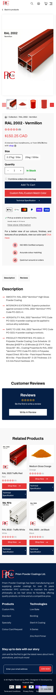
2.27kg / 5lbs (14, 157)
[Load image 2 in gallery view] (22, 104)
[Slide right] (52, 105)
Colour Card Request (12, 629)
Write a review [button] (28, 412)
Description (9, 278)
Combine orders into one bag (22, 179)
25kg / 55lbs (31, 157)
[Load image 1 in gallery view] (11, 104)
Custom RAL (8, 609)
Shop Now (12, 486)
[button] (51, 3)
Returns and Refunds (44, 691)
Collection (13, 117)
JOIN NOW (45, 669)
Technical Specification (26, 200)
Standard (6, 616)
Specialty (6, 622)
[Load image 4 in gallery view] (44, 104)
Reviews (24, 278)
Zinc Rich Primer (38, 636)
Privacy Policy (28, 691)
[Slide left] (4, 105)
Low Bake (34, 609)
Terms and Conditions (12, 691)
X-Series (34, 629)
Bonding (34, 616)
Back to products (11, 10)
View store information (19, 225)
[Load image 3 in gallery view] (33, 104)
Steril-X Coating (37, 622)
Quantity (10, 164)
